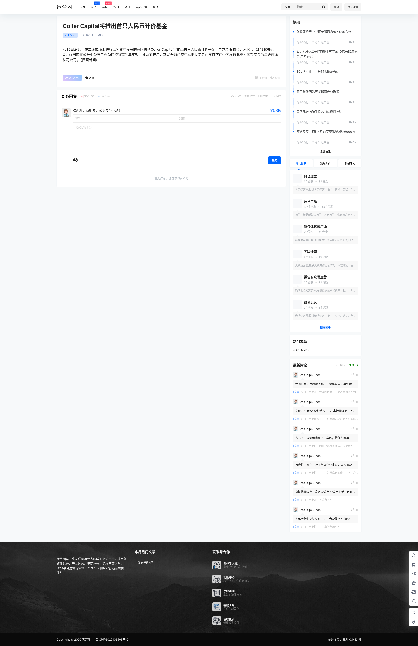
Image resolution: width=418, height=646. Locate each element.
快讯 (116, 7)
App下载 (141, 7)
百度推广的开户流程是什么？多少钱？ (331, 446)
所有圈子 (325, 327)
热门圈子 (301, 163)
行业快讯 (70, 35)
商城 (105, 5)
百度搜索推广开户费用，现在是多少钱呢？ (333, 419)
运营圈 (86, 639)
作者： (320, 42)
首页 (82, 7)
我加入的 (325, 163)
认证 (127, 7)
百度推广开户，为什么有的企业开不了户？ (333, 473)
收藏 (91, 78)
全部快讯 (325, 151)
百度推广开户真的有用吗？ (324, 527)
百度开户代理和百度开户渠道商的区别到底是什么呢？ (340, 392)
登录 (336, 7)
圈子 (93, 5)
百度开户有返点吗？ (320, 500)
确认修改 (275, 110)
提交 (274, 160)
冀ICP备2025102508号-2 (112, 639)
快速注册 (353, 7)
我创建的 (350, 163)
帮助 (155, 7)
